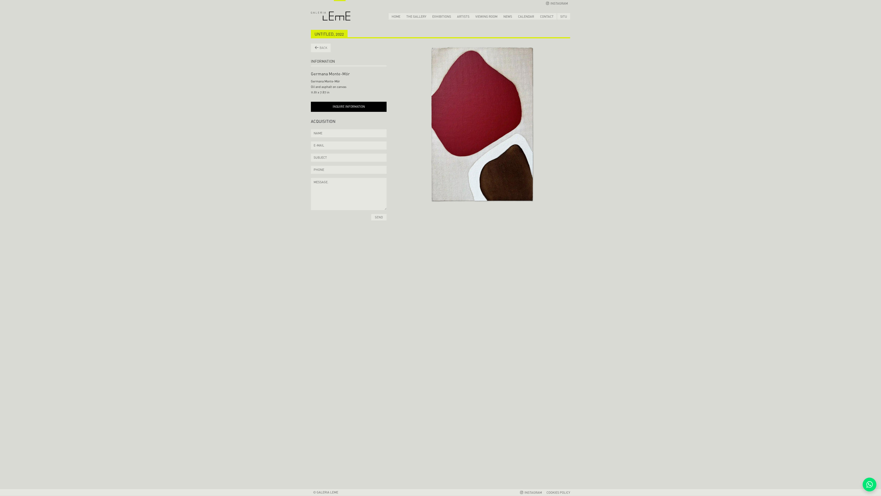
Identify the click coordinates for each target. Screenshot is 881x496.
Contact (547, 16)
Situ (563, 16)
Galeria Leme (330, 10)
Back (323, 48)
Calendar (526, 16)
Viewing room (486, 16)
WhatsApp (869, 484)
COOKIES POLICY (558, 492)
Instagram (559, 3)
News (507, 16)
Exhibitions (441, 16)
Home (396, 16)
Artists (463, 16)
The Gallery (416, 16)
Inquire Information (349, 106)
